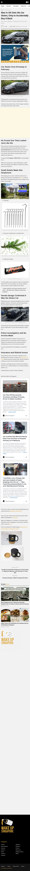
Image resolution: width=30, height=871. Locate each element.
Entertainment (4, 846)
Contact (22, 866)
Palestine (18, 846)
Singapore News (6, 599)
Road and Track (22, 322)
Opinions (18, 844)
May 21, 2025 (12, 26)
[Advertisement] (15, 123)
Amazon (26, 230)
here (10, 524)
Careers (8, 866)
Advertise (3, 866)
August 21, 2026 (5, 605)
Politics (8, 6)
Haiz (6, 26)
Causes (3, 844)
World (17, 853)
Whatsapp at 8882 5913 (16, 511)
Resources (18, 849)
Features (15, 6)
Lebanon (3, 853)
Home (2, 6)
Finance (3, 849)
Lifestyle (23, 6)
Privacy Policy (16, 866)
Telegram (15, 517)
